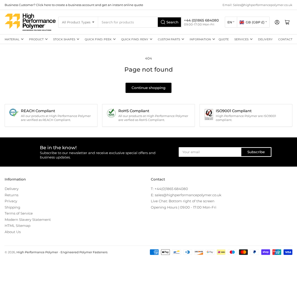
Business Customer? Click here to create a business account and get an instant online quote (74, 5)
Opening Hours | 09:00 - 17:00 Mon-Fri (183, 207)
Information (200, 39)
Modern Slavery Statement (28, 219)
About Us (13, 232)
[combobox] (140, 22)
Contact (285, 39)
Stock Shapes (64, 39)
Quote (224, 39)
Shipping (12, 207)
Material (12, 39)
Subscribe (256, 152)
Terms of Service (19, 213)
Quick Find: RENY (134, 39)
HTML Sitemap (17, 225)
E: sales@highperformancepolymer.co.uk (186, 195)
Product (36, 39)
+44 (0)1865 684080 (201, 20)
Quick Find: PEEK (98, 39)
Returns (11, 195)
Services (241, 39)
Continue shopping (148, 88)
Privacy (11, 201)
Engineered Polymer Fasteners (84, 252)
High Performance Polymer (37, 252)
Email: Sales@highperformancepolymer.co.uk (257, 5)
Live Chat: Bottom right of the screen (182, 201)
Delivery (265, 39)
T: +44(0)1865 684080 (169, 189)
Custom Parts (169, 39)
